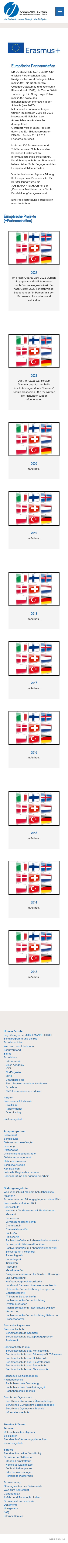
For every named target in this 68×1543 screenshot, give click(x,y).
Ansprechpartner (15, 1131)
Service (8, 1449)
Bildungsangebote (16, 1188)
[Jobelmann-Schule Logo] (25, 19)
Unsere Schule (13, 1031)
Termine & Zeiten (15, 1424)
